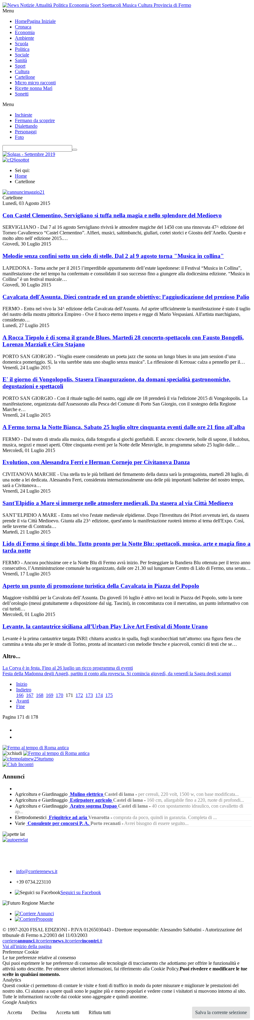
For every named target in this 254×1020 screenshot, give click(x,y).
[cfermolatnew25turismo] (28, 758)
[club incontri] (17, 764)
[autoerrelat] (15, 839)
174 (99, 695)
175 (109, 695)
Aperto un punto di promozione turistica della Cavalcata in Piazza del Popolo (100, 586)
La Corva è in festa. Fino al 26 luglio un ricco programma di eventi (67, 668)
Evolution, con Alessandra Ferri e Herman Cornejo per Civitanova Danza (96, 462)
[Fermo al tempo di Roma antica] (35, 747)
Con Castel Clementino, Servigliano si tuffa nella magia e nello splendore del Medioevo (112, 215)
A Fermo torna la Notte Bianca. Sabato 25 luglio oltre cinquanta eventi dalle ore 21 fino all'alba (123, 427)
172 (79, 695)
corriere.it (20, 940)
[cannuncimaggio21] (23, 192)
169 (49, 695)
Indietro (23, 689)
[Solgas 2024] (28, 154)
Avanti (22, 700)
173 (89, 695)
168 (39, 695)
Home (21, 176)
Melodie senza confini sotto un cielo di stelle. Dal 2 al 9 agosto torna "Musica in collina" (113, 256)
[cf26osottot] (15, 159)
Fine (20, 706)
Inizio (21, 684)
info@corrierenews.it (36, 871)
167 (29, 695)
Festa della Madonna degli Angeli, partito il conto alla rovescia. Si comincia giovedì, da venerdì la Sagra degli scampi (116, 673)
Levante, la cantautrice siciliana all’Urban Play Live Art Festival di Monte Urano (105, 626)
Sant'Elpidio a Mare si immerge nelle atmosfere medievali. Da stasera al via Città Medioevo (117, 503)
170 (59, 695)
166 (20, 695)
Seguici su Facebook (80, 892)
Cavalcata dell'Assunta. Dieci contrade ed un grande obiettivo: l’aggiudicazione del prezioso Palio (125, 297)
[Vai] (74, 150)
